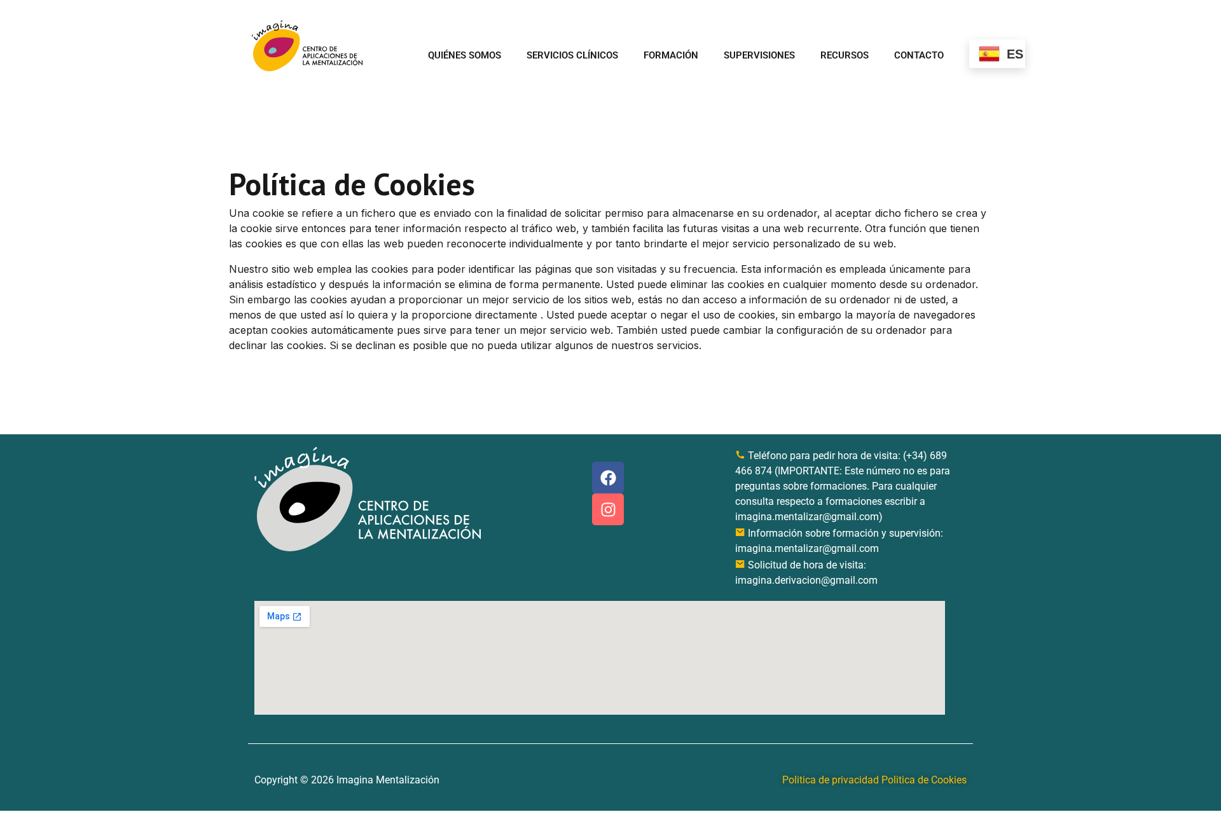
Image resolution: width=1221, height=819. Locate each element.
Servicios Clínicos (572, 55)
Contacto (919, 55)
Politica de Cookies (924, 780)
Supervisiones (759, 55)
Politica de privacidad (830, 780)
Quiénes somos (464, 55)
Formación (671, 55)
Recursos (844, 55)
